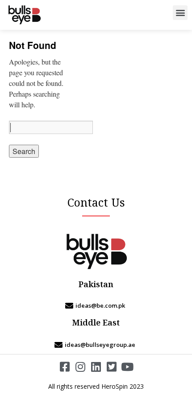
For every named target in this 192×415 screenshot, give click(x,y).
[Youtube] (127, 366)
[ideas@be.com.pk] (96, 305)
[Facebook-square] (65, 366)
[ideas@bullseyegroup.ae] (96, 345)
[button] (180, 12)
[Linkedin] (96, 366)
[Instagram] (80, 366)
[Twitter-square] (112, 366)
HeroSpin (114, 386)
